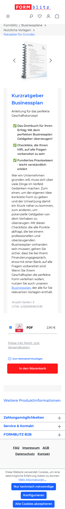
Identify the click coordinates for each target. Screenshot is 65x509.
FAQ (16, 448)
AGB (46, 448)
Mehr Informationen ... (32, 479)
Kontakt (44, 454)
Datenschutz (25, 454)
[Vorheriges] (14, 60)
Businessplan (21, 288)
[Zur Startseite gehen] (32, 7)
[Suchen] (31, 16)
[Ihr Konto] (48, 16)
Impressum (31, 448)
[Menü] (8, 16)
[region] (32, 60)
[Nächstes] (50, 60)
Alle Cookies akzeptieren (33, 504)
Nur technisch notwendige (34, 486)
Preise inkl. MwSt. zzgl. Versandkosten (24, 345)
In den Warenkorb (32, 368)
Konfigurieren (33, 495)
